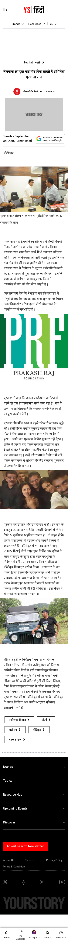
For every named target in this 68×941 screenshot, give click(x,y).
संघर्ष (44, 720)
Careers (29, 860)
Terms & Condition (14, 866)
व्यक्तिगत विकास (17, 720)
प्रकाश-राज (15, 739)
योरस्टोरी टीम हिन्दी (30, 91)
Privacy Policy (54, 860)
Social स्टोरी (32, 62)
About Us (8, 860)
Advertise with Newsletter (25, 846)
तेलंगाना (13, 729)
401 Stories (49, 91)
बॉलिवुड (37, 729)
